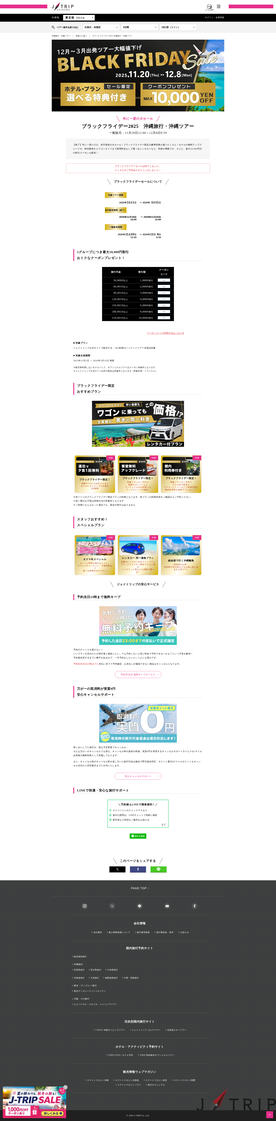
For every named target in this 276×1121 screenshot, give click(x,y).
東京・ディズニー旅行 (85, 985)
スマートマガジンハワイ (129, 1085)
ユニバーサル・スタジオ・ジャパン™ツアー (95, 1004)
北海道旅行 (79, 978)
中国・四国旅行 (131, 978)
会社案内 (97, 932)
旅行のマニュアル (156, 1085)
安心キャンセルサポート (138, 776)
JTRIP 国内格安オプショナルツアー (157, 1055)
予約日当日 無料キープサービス (138, 674)
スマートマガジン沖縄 (98, 1080)
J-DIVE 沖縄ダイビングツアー (110, 1030)
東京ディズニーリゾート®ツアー (90, 991)
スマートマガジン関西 (184, 1080)
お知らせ (184, 932)
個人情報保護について (119, 932)
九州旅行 (95, 978)
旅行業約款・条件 (165, 932)
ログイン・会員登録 (214, 17)
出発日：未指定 (93, 27)
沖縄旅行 (78, 964)
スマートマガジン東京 (156, 1080)
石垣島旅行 (79, 970)
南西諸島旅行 (111, 978)
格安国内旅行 (80, 957)
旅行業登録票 (143, 932)
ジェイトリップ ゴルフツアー (146, 1030)
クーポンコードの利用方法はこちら (164, 333)
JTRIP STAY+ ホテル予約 (120, 1055)
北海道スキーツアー (177, 1030)
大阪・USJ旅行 (81, 999)
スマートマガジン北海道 (127, 1080)
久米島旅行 (112, 970)
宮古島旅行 (96, 970)
